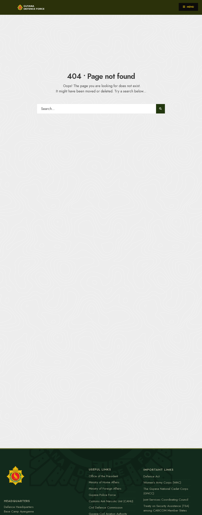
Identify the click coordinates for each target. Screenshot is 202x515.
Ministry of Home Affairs (104, 482)
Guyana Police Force (102, 495)
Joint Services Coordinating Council (165, 499)
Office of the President (103, 476)
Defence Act (151, 476)
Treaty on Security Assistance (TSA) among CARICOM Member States (166, 508)
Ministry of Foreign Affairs (105, 488)
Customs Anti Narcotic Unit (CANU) (111, 501)
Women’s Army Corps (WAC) (162, 482)
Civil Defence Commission (106, 507)
